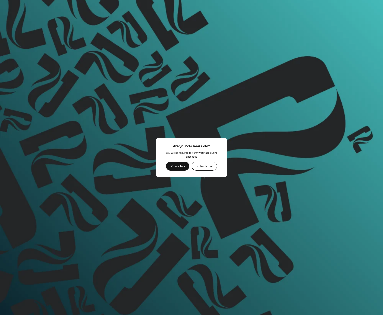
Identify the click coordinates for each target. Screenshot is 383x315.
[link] (204, 166)
